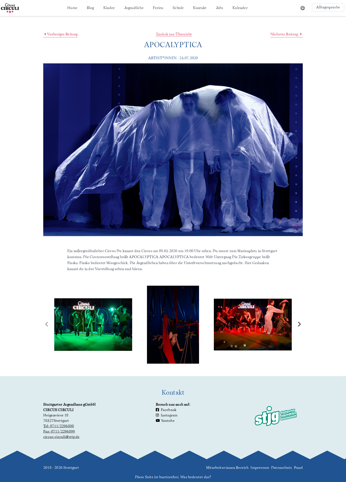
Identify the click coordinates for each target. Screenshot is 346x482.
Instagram (168, 415)
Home (72, 8)
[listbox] (173, 324)
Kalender (239, 8)
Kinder (109, 8)
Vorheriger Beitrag (62, 34)
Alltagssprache (328, 7)
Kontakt (200, 8)
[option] (93, 324)
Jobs (220, 8)
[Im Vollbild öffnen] (93, 324)
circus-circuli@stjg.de (61, 437)
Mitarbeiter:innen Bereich (227, 468)
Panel (298, 468)
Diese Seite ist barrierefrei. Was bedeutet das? (173, 477)
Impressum (259, 468)
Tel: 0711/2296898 (58, 426)
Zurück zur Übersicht (174, 34)
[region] (173, 324)
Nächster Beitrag (284, 34)
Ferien (158, 8)
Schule (178, 8)
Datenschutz (281, 468)
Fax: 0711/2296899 (59, 431)
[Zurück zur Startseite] (10, 8)
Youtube (167, 421)
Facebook (167, 410)
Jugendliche (134, 8)
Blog (91, 8)
